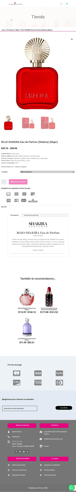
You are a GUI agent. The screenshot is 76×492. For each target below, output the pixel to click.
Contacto (54, 425)
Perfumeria (10, 30)
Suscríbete (63, 408)
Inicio (3, 30)
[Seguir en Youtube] (23, 451)
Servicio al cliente (22, 458)
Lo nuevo (54, 458)
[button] (72, 39)
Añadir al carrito (19, 182)
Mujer (17, 30)
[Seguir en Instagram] (20, 451)
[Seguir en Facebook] (16, 451)
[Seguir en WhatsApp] (27, 451)
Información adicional (31, 215)
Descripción (14, 215)
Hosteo (40, 488)
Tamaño (4, 172)
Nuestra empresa (22, 425)
